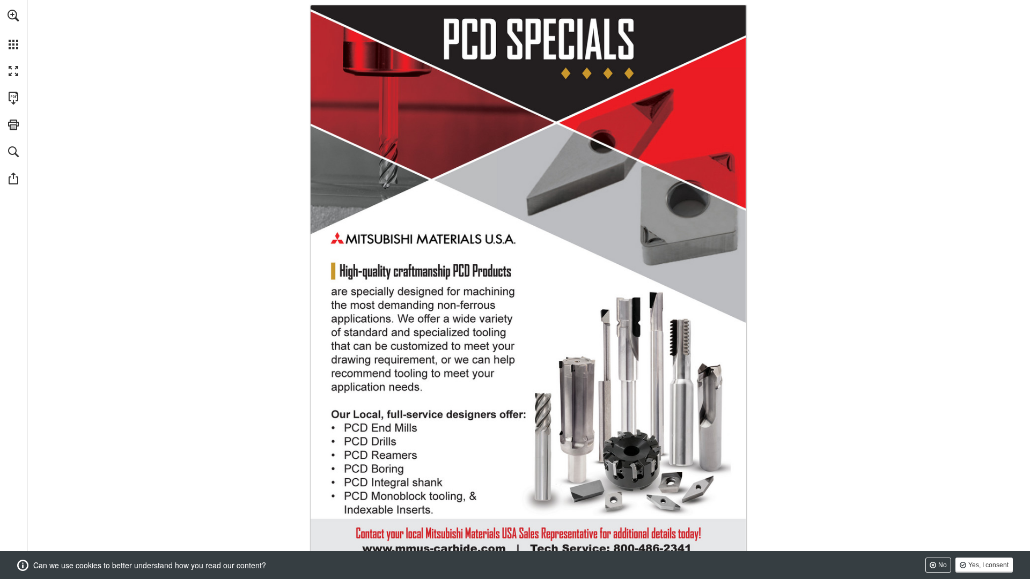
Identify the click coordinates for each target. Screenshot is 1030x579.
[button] (13, 15)
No (942, 565)
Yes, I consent (988, 565)
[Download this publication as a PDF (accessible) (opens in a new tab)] (13, 98)
